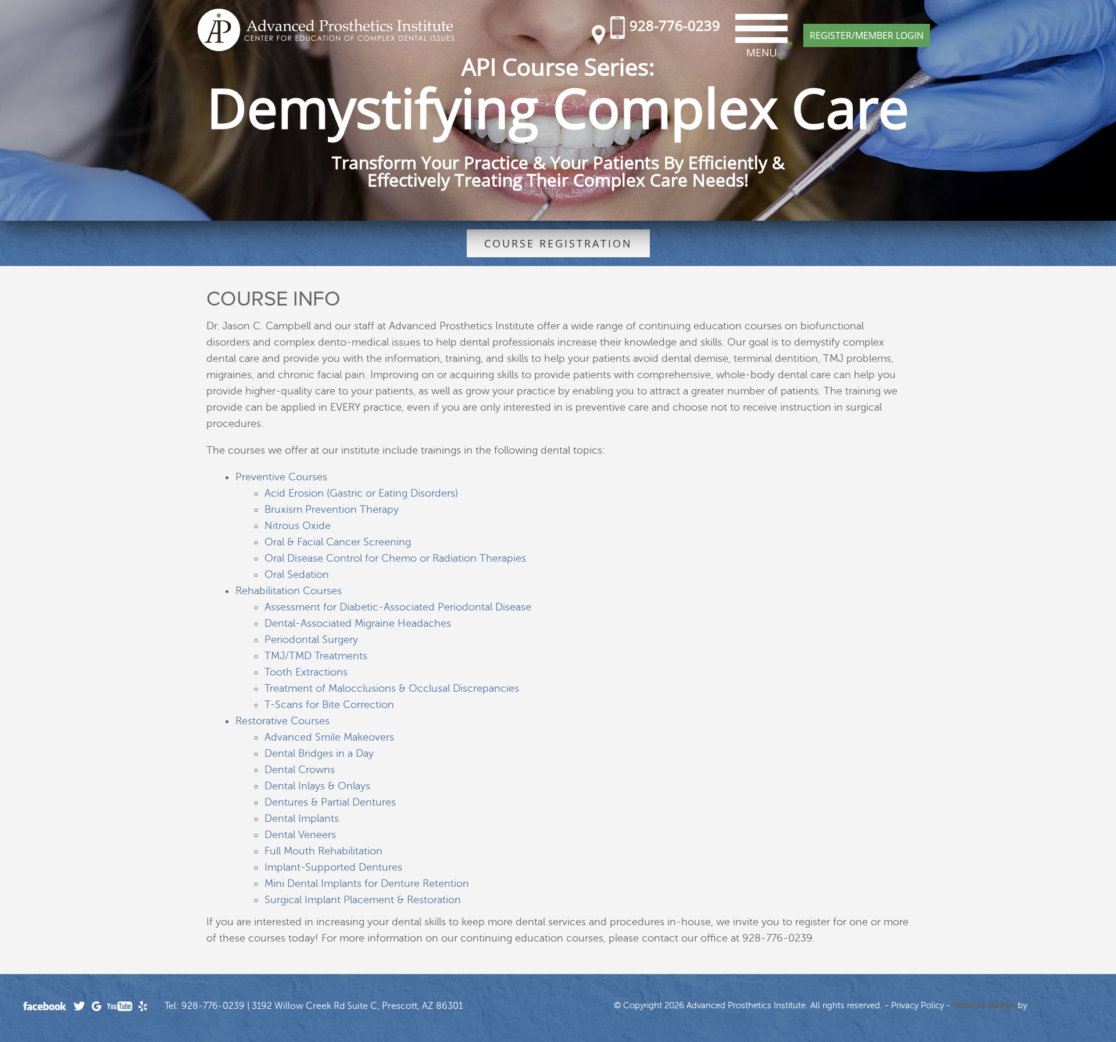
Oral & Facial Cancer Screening (337, 542)
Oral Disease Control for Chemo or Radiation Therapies (395, 558)
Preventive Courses (281, 477)
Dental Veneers (300, 834)
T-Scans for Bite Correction (329, 704)
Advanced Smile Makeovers (329, 737)
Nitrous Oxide (297, 525)
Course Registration (558, 243)
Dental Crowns (299, 769)
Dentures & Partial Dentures (330, 802)
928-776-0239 (675, 25)
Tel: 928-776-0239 (204, 1006)
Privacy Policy (917, 1005)
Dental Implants (301, 818)
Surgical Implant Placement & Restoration (362, 900)
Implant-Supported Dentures (333, 867)
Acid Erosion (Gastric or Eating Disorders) (361, 493)
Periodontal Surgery (311, 639)
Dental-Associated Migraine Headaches (357, 623)
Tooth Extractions (306, 672)
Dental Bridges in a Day (319, 753)
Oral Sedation (296, 574)
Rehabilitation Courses (288, 591)
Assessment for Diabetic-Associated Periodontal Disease (397, 607)
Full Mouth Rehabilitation (323, 851)
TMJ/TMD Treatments (315, 656)
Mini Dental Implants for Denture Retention (366, 883)
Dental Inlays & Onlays (317, 786)
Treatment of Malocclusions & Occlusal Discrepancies (391, 688)
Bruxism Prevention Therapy (331, 509)
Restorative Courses (282, 721)
